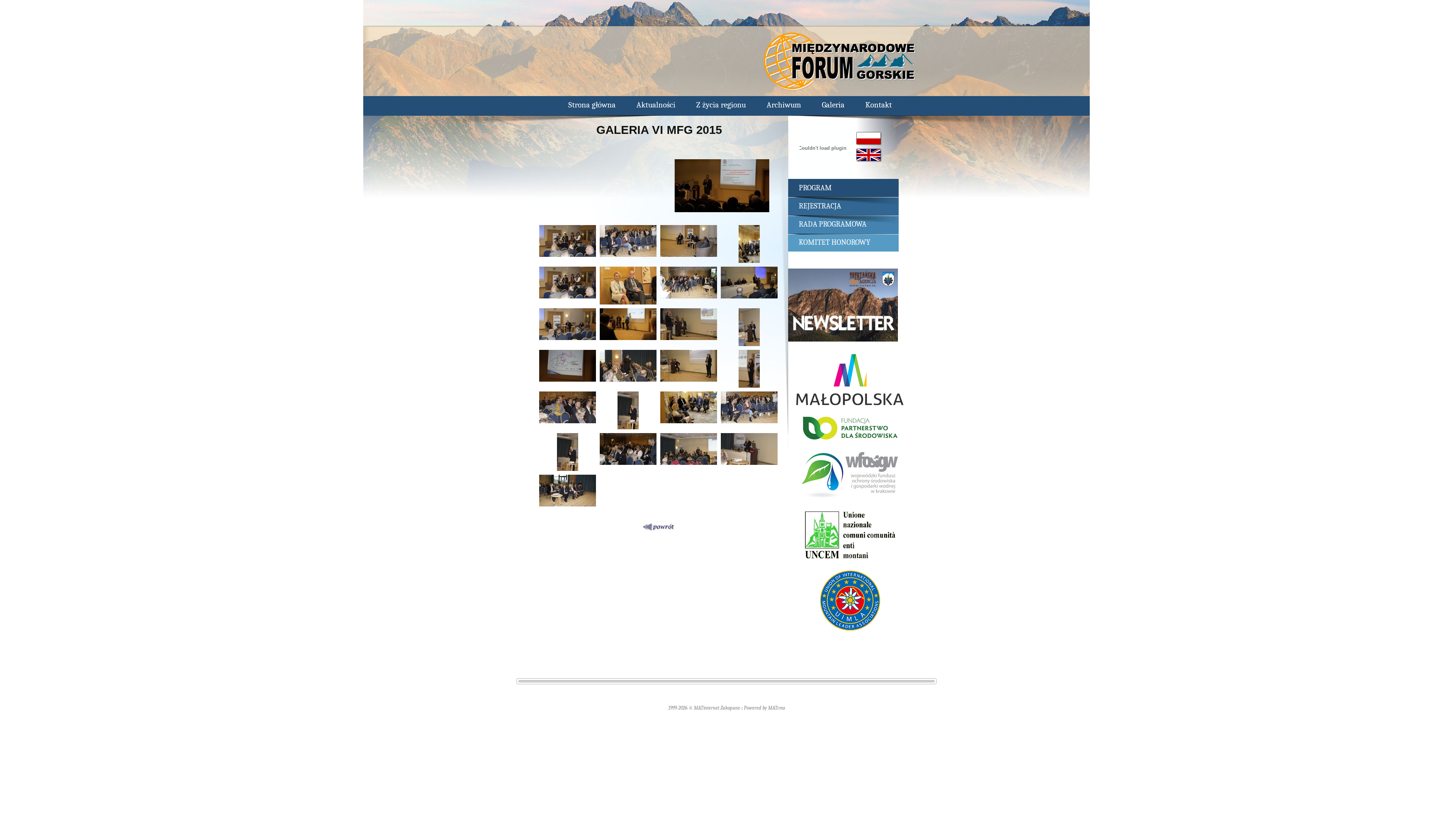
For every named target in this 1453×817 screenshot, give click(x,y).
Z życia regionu (721, 104)
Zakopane (730, 708)
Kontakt (878, 104)
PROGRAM (815, 187)
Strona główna (592, 104)
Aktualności (655, 104)
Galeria (833, 104)
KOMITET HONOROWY (834, 242)
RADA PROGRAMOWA (833, 224)
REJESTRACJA (820, 206)
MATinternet (706, 708)
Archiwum (784, 104)
